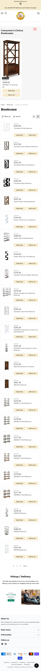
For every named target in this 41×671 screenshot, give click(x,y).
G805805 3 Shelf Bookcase (22, 495)
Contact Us (14, 662)
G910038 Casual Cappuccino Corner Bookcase (25, 349)
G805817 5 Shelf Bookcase (22, 403)
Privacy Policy (31, 662)
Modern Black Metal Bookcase (23, 238)
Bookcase (10, 105)
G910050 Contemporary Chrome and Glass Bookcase (26, 331)
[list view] (38, 116)
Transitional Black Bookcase (22, 183)
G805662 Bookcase (20, 531)
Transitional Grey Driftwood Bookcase (26, 147)
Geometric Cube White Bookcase (24, 312)
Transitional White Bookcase (23, 128)
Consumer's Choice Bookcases (12, 32)
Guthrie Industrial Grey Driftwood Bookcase (24, 294)
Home (3, 105)
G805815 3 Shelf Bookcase (22, 440)
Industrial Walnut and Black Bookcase (26, 275)
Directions (27, 664)
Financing (22, 662)
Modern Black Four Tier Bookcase (24, 257)
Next (25, 566)
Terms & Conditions (16, 664)
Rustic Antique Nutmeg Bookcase (24, 202)
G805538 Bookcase (20, 550)
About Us (6, 662)
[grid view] (34, 116)
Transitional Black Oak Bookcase (24, 165)
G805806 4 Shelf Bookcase (22, 476)
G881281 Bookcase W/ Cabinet (24, 367)
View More (35, 29)
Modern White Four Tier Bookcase (24, 220)
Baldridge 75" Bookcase (10, 85)
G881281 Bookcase (20, 385)
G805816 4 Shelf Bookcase (22, 421)
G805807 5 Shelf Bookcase (22, 458)
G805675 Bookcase (20, 513)
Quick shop (11, 91)
